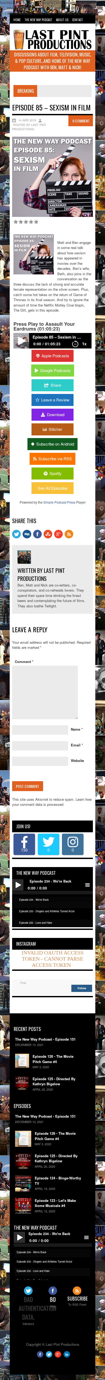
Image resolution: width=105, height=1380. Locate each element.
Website (77, 760)
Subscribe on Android (55, 444)
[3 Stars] (26, 222)
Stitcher (55, 429)
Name (77, 729)
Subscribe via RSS (55, 458)
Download (55, 414)
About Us (62, 20)
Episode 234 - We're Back (34, 900)
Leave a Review (55, 399)
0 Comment (81, 121)
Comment (24, 661)
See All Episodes (53, 488)
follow (82, 988)
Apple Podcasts (55, 355)
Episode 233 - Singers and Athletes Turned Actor (47, 911)
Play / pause (17, 885)
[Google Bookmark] (58, 536)
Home (17, 20)
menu (87, 885)
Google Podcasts (55, 370)
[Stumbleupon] (48, 536)
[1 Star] (15, 222)
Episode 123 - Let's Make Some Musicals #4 (55, 1203)
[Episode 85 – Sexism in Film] (52, 215)
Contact (77, 20)
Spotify (56, 473)
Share (56, 385)
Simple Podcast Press (59, 502)
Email (77, 744)
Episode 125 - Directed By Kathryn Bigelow (54, 1081)
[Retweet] (16, 536)
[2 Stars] (21, 222)
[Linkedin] (67, 1356)
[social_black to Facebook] (37, 536)
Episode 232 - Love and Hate (35, 923)
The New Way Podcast (38, 20)
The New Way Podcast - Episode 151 (45, 1039)
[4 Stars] (31, 222)
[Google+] (58, 1356)
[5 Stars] (36, 222)
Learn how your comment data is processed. (52, 802)
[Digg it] (27, 536)
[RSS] (69, 536)
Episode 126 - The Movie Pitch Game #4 (53, 1059)
